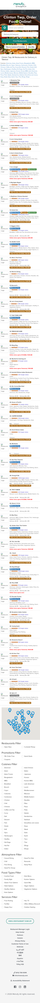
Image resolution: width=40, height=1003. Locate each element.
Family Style (8, 879)
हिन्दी (20, 956)
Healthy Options (9, 889)
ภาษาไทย (20, 961)
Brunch (9, 65)
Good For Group (9, 868)
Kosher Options (29, 879)
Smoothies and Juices (31, 75)
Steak (5, 77)
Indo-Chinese (28, 768)
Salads (9, 75)
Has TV (26, 901)
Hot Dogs (19, 69)
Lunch (2, 73)
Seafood (22, 75)
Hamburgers (7, 69)
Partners (20, 935)
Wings (23, 77)
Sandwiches (15, 75)
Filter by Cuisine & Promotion (15, 47)
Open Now (8, 747)
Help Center (20, 932)
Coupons (7, 759)
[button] (18, 713)
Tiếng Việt (20, 964)
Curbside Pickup (29, 747)
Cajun (13, 65)
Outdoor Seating (29, 907)
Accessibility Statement (21, 981)
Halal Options (8, 886)
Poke (5, 75)
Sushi (13, 77)
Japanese (13, 71)
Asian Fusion (20, 63)
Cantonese (24, 65)
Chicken (30, 65)
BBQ (33, 63)
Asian (13, 63)
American (9, 63)
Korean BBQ (24, 71)
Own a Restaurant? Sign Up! (20, 921)
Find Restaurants (20, 41)
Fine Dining (8, 865)
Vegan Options (29, 886)
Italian (7, 71)
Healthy (14, 69)
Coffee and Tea (10, 67)
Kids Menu (27, 876)
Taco (16, 77)
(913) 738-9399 (21, 973)
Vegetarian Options (30, 889)
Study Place (28, 865)
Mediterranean (9, 73)
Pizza (2, 75)
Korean (18, 71)
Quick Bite (27, 883)
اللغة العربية (20, 950)
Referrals (20, 947)
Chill (5, 861)
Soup (2, 77)
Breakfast (3, 65)
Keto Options (8, 892)
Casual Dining (9, 858)
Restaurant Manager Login (20, 929)
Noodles (30, 73)
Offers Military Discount (32, 904)
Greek (32, 67)
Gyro (2, 69)
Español (20, 958)
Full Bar (6, 904)
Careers (20, 938)
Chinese (3, 67)
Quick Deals (28, 756)
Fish (28, 67)
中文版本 (20, 953)
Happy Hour (8, 907)
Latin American (33, 71)
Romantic (27, 861)
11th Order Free (9, 756)
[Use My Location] (5, 27)
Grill (35, 67)
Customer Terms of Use (20, 944)
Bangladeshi (27, 63)
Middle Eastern (23, 73)
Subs (9, 77)
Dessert (24, 67)
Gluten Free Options (11, 883)
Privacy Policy (20, 941)
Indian (29, 69)
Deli (20, 67)
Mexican (16, 73)
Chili (34, 65)
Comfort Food (9, 876)
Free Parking (8, 901)
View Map (31, 47)
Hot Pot (25, 69)
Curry (16, 67)
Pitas (35, 73)
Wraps (28, 77)
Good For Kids (29, 858)
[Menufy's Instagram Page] (20, 987)
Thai (20, 77)
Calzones (18, 65)
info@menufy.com (21, 976)
